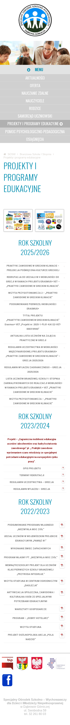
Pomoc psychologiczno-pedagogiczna (35, 131)
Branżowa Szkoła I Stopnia (35, 154)
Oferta (35, 85)
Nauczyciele (35, 100)
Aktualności (35, 78)
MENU (38, 69)
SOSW (11, 154)
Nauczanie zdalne (35, 93)
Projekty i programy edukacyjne (33, 123)
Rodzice (35, 108)
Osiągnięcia (35, 139)
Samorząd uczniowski (35, 116)
